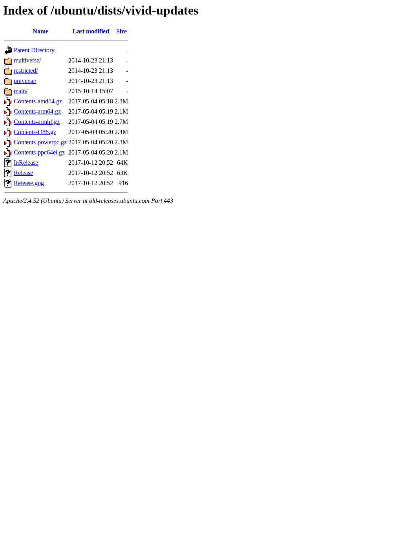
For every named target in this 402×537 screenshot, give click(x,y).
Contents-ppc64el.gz (39, 152)
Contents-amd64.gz (38, 101)
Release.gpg (29, 183)
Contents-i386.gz (35, 132)
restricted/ (26, 70)
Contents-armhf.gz (37, 121)
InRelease (26, 162)
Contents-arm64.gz (37, 111)
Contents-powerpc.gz (40, 142)
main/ (20, 91)
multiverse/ (27, 60)
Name (40, 31)
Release (23, 172)
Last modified (91, 31)
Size (121, 31)
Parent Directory (34, 50)
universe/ (25, 80)
